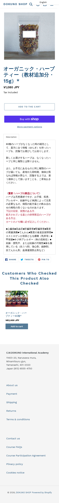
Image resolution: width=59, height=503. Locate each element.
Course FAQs (14, 446)
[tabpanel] (29, 197)
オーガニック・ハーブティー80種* (16, 315)
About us (11, 385)
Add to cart (17, 326)
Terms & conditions (18, 419)
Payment (11, 393)
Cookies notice (15, 472)
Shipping (11, 402)
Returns (11, 410)
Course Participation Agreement (26, 455)
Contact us (13, 438)
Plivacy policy (14, 464)
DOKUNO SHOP (15, 4)
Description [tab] (11, 137)
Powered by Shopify (42, 492)
